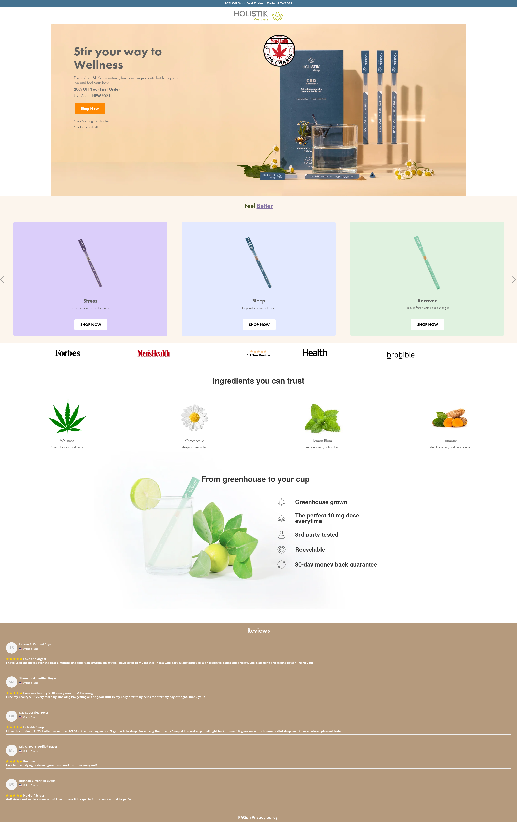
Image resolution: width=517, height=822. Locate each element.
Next (512, 279)
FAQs (243, 817)
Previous (3, 279)
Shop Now (90, 108)
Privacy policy (265, 817)
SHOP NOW (90, 324)
